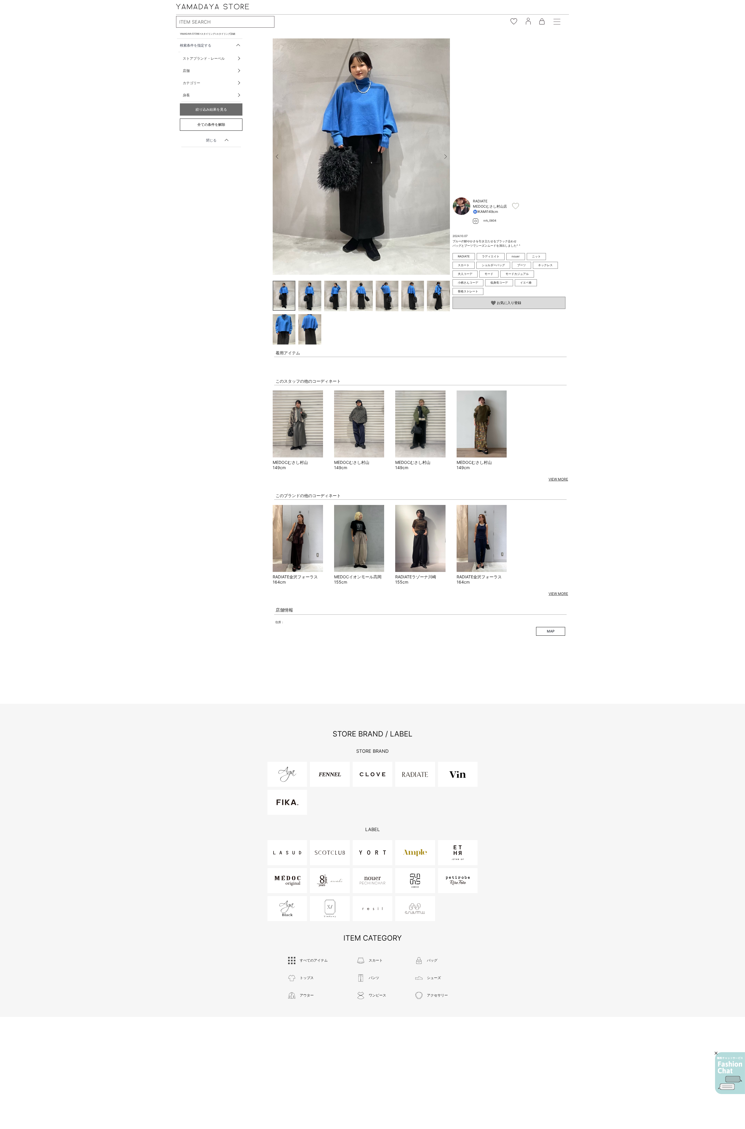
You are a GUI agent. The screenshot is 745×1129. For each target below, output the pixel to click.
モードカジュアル (517, 273)
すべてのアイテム (314, 960)
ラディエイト (490, 256)
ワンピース (377, 995)
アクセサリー (437, 995)
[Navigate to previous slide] (277, 156)
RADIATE (464, 256)
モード (489, 273)
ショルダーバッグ (493, 265)
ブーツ (521, 265)
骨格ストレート (468, 291)
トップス (307, 978)
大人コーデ (465, 273)
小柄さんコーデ (468, 282)
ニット (536, 256)
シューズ (434, 978)
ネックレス (545, 265)
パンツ (374, 978)
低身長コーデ (499, 282)
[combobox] (225, 22)
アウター (307, 995)
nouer (516, 256)
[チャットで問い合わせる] (730, 1073)
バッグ (432, 960)
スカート (463, 265)
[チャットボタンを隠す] (716, 1053)
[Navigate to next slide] (445, 156)
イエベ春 (526, 282)
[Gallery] (361, 156)
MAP (551, 631)
